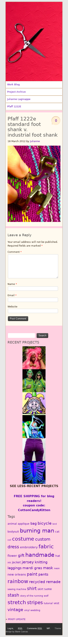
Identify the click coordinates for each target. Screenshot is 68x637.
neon (57, 568)
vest (56, 603)
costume (23, 539)
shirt (32, 588)
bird (55, 524)
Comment (15, 251)
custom (42, 539)
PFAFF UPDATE (17, 619)
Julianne (35, 141)
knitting (41, 562)
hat (57, 556)
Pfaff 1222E (14, 106)
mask (48, 568)
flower (12, 556)
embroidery (29, 547)
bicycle (45, 523)
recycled (37, 582)
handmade (39, 555)
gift (21, 555)
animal (12, 523)
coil (9, 540)
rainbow (18, 581)
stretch (17, 602)
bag (33, 523)
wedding (35, 610)
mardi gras (32, 568)
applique (23, 523)
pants (43, 574)
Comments (34, 628)
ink (9, 562)
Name (12, 284)
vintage (15, 609)
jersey (28, 562)
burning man (37, 530)
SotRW (48, 589)
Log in (10, 628)
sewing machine (17, 589)
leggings (15, 568)
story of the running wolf (34, 596)
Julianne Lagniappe (18, 99)
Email (12, 295)
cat (57, 531)
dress (13, 546)
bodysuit (13, 531)
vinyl (26, 610)
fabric (46, 546)
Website (12, 306)
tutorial (48, 603)
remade (53, 582)
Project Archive (16, 91)
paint (32, 574)
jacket (16, 562)
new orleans (17, 574)
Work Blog (13, 84)
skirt (40, 589)
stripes (35, 602)
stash (13, 595)
